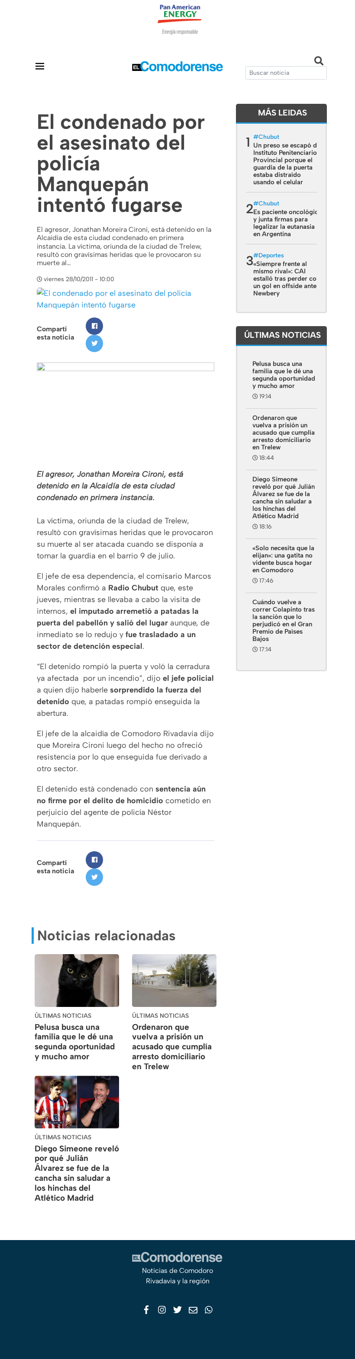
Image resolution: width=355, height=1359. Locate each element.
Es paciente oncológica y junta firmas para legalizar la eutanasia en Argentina (287, 223)
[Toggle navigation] (40, 66)
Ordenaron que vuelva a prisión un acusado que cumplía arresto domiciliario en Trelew (172, 1046)
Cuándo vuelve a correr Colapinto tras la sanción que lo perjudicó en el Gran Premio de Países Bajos (283, 620)
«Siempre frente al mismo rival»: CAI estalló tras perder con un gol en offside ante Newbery (286, 278)
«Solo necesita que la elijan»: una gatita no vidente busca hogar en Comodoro (283, 559)
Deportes (271, 255)
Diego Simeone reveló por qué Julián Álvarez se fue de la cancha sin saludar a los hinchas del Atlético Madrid (77, 1173)
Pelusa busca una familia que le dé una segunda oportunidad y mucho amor (75, 1041)
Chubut (268, 137)
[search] (286, 73)
